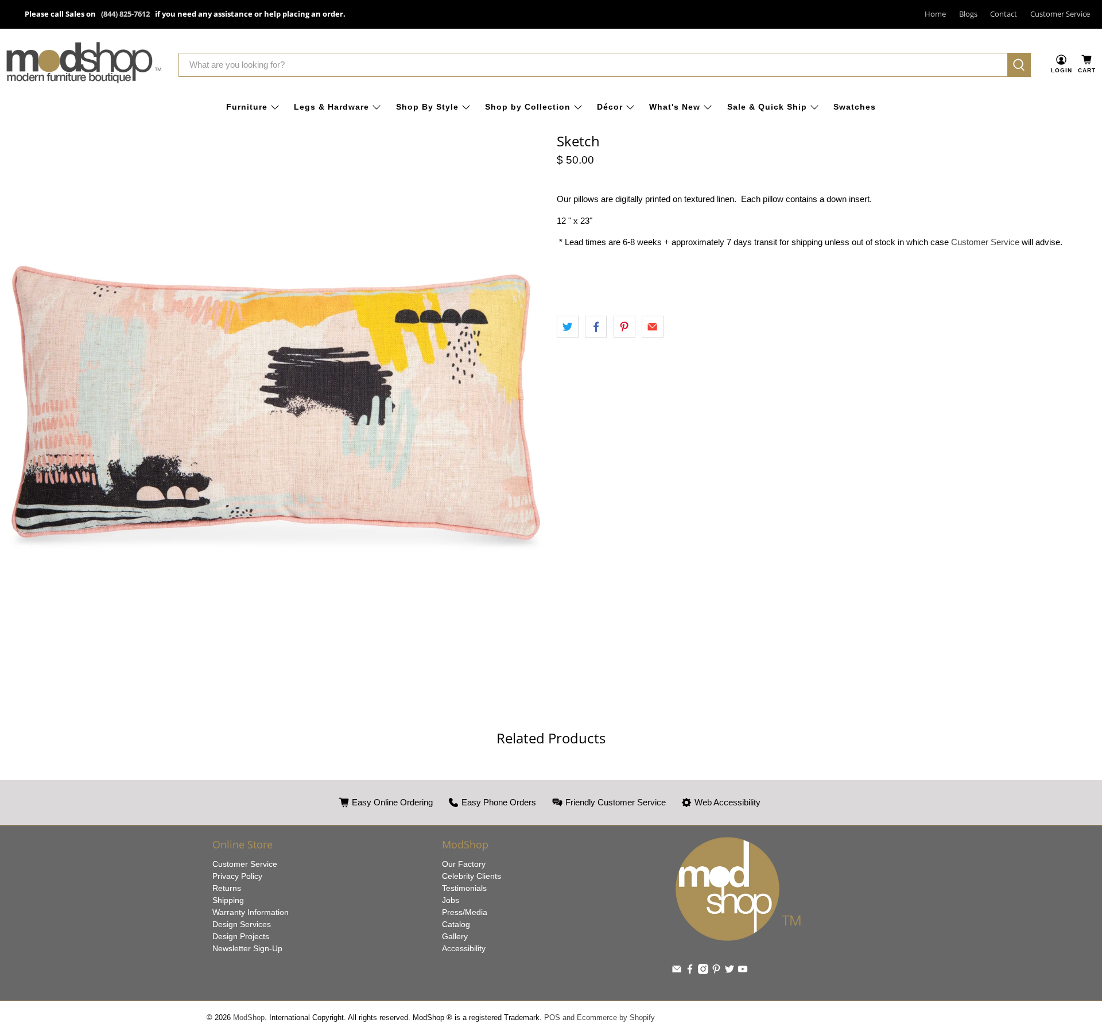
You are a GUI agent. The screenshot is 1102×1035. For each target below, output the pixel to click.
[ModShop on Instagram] (703, 971)
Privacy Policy (237, 876)
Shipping (228, 900)
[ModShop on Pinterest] (716, 971)
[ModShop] (83, 64)
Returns (226, 888)
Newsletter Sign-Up (247, 948)
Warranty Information (250, 912)
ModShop (249, 1018)
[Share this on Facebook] (596, 327)
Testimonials (464, 888)
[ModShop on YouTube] (743, 971)
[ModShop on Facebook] (690, 971)
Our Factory (464, 864)
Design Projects (240, 936)
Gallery (455, 936)
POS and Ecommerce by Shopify (599, 1018)
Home (935, 14)
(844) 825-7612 (125, 14)
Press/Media (464, 912)
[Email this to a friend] (652, 327)
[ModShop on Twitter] (729, 971)
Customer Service (1060, 14)
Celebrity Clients (471, 876)
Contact (1003, 14)
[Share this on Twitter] (568, 327)
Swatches (854, 106)
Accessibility (464, 948)
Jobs (450, 900)
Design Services (241, 924)
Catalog (456, 924)
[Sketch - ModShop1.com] (275, 403)
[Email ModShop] (677, 971)
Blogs (968, 14)
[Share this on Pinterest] (624, 327)
